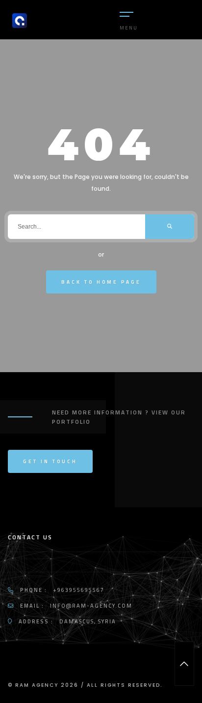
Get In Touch (50, 461)
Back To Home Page (101, 282)
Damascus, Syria (87, 621)
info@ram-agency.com (91, 606)
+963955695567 (78, 590)
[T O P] (184, 664)
